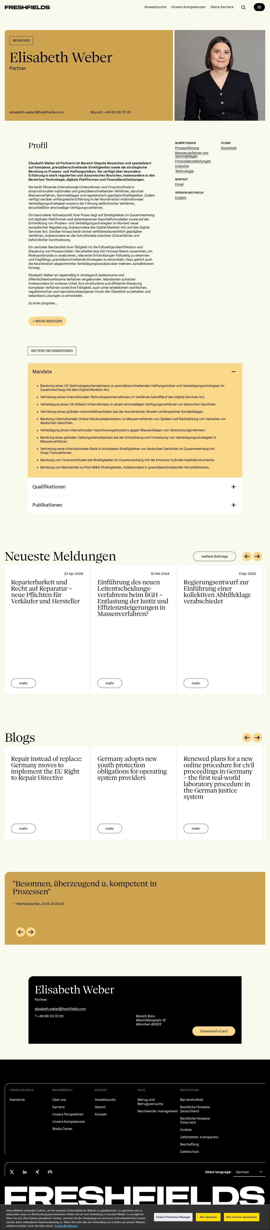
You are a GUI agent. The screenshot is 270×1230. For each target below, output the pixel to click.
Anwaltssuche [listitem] (105, 1099)
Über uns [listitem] (59, 1099)
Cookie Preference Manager (173, 1217)
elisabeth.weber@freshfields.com (36, 112)
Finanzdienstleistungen (193, 161)
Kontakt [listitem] (101, 1114)
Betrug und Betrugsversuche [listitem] (150, 1101)
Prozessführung (187, 148)
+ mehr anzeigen (47, 321)
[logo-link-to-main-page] (27, 8)
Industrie (182, 166)
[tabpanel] (135, 629)
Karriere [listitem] (58, 1107)
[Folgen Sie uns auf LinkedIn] (24, 1172)
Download (228, 148)
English (180, 198)
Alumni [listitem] (100, 1107)
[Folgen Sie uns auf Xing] (37, 1172)
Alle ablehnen (208, 1217)
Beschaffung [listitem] (189, 1144)
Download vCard (213, 1031)
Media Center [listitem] (62, 1129)
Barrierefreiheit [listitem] (191, 1099)
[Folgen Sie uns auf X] (12, 1172)
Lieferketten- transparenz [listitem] (199, 1137)
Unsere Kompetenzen (188, 7)
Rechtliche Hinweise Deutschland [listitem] (195, 1109)
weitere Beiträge (214, 556)
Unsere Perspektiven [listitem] (68, 1114)
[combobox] (249, 1172)
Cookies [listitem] (186, 1130)
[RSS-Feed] (50, 1172)
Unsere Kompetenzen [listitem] (68, 1121)
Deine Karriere (222, 7)
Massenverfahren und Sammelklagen (191, 154)
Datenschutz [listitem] (189, 1151)
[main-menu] (259, 7)
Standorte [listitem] (17, 1099)
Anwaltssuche (155, 7)
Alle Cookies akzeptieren (241, 1217)
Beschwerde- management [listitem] (158, 1111)
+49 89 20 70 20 (117, 112)
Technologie (184, 171)
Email (179, 184)
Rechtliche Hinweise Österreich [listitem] (195, 1120)
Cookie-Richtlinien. (66, 1225)
